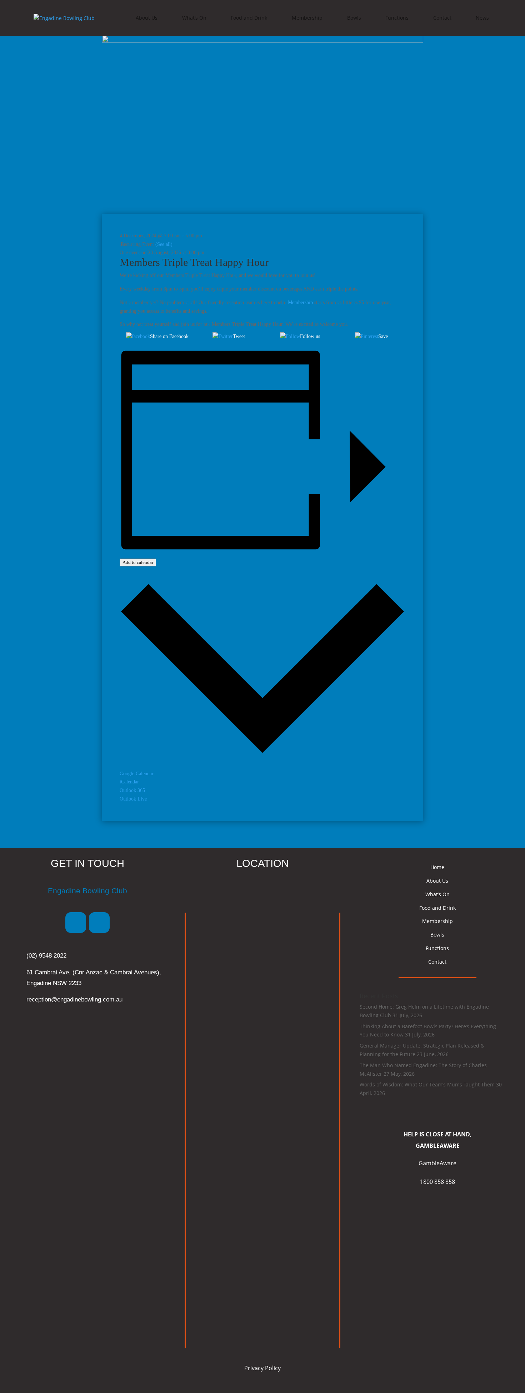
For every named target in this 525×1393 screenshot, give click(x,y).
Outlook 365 (132, 790)
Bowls (354, 17)
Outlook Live (133, 799)
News (482, 17)
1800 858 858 (437, 1182)
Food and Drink (249, 17)
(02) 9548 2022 (46, 955)
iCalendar (129, 781)
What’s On (194, 17)
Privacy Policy (262, 1368)
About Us (147, 17)
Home (437, 867)
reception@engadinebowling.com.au (74, 999)
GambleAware (437, 1163)
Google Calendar (137, 773)
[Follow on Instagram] (99, 922)
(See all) (163, 244)
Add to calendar (137, 562)
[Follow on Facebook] (75, 922)
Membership (307, 17)
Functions (397, 17)
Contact (442, 17)
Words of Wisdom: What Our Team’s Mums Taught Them (427, 1084)
